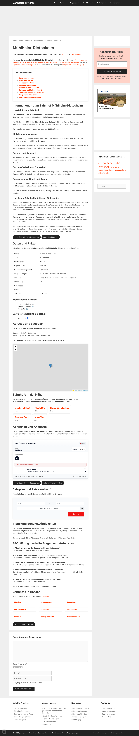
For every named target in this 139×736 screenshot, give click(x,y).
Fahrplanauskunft (108, 708)
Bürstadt (17, 617)
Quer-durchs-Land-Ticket (23, 714)
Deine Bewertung (20, 664)
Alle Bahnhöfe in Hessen (24, 624)
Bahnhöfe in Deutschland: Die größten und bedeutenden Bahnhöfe (54, 710)
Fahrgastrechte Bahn (51, 719)
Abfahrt (75, 449)
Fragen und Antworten (28, 95)
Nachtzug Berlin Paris (80, 708)
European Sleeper (79, 717)
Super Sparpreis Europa (23, 717)
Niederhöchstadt (73, 617)
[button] (50, 366)
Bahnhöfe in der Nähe (27, 85)
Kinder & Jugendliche (117, 170)
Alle (17, 458)
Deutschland (38, 41)
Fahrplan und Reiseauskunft (68, 62)
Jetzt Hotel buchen (50, 237)
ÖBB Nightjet (77, 720)
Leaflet (75, 390)
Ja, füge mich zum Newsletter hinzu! (28, 683)
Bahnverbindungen (109, 711)
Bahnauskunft (59, 3)
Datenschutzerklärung (118, 733)
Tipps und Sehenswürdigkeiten (24, 65)
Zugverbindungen (108, 714)
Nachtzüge (87, 3)
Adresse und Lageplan (28, 62)
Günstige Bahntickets (22, 711)
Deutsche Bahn (110, 163)
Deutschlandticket (21, 708)
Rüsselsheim (72, 609)
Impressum (105, 733)
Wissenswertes (116, 3)
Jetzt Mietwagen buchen (52, 483)
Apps (98, 163)
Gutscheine (119, 167)
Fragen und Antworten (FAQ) (73, 65)
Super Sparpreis (20, 720)
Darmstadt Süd (46, 602)
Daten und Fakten (26, 80)
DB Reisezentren (49, 722)
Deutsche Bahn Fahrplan (52, 716)
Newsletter (96, 733)
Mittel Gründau (20, 609)
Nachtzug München (79, 714)
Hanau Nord (71, 602)
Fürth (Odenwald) (47, 617)
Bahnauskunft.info (24, 2)
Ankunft (82, 449)
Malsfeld (17, 602)
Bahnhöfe (100, 3)
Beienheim (44, 609)
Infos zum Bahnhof (26, 78)
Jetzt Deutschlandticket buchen (27, 237)
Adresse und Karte (26, 83)
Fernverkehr (103, 166)
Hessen (64, 54)
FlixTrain (113, 167)
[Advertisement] (69, 21)
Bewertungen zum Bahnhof (30, 97)
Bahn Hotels (106, 717)
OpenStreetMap (83, 390)
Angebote (73, 3)
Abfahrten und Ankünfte (47, 62)
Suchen (76, 514)
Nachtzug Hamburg (79, 711)
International (102, 170)
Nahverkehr (103, 173)
